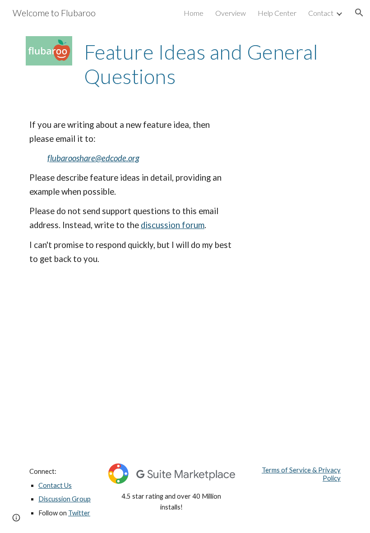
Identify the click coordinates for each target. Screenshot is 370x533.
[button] (359, 12)
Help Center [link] (277, 13)
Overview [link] (230, 13)
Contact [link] (320, 13)
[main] (212, 64)
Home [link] (194, 13)
